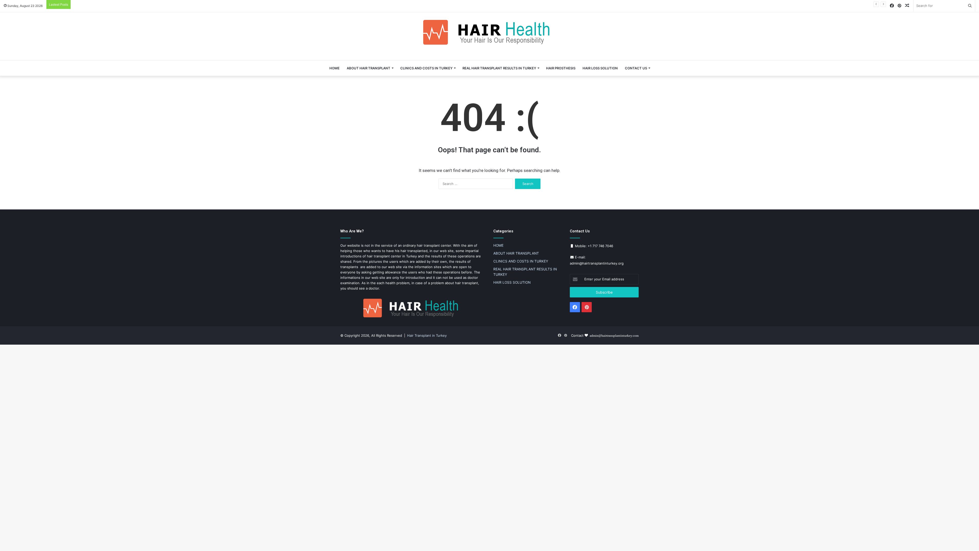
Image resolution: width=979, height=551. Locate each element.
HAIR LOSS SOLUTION (600, 68)
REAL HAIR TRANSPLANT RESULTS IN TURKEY (499, 68)
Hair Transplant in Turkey (427, 335)
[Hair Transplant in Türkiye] (489, 32)
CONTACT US (636, 68)
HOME (334, 68)
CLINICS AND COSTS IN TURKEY (426, 68)
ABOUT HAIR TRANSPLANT (368, 68)
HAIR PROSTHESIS (560, 68)
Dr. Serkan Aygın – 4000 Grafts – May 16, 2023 (110, 4)
